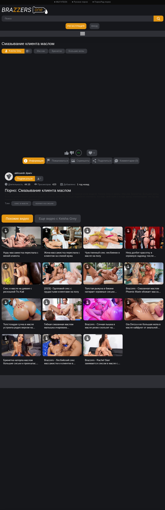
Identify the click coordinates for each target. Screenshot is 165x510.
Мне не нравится (72, 153)
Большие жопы (76, 51)
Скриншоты (83, 160)
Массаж (41, 51)
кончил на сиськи (44, 203)
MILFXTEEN (61, 2)
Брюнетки (57, 51)
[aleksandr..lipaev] (9, 176)
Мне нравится (67, 153)
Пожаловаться (60, 160)
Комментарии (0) (129, 160)
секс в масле (21, 203)
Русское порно (81, 2)
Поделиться (104, 160)
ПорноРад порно (102, 2)
